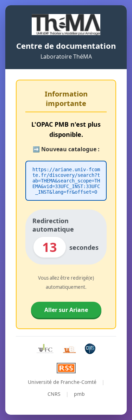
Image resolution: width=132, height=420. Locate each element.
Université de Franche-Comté (62, 382)
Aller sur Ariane (66, 310)
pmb (79, 394)
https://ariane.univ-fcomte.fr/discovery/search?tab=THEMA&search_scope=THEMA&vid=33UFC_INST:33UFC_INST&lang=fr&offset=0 (66, 181)
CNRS (54, 394)
